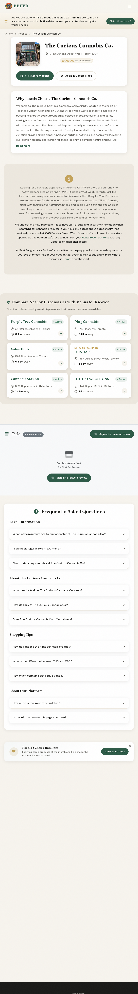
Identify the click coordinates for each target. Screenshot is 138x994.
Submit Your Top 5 (115, 751)
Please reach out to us (95, 237)
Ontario (8, 33)
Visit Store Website (37, 75)
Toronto (22, 33)
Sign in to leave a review (114, 434)
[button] (23, 146)
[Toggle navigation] (129, 6)
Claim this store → (120, 21)
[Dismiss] (130, 745)
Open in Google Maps (78, 75)
